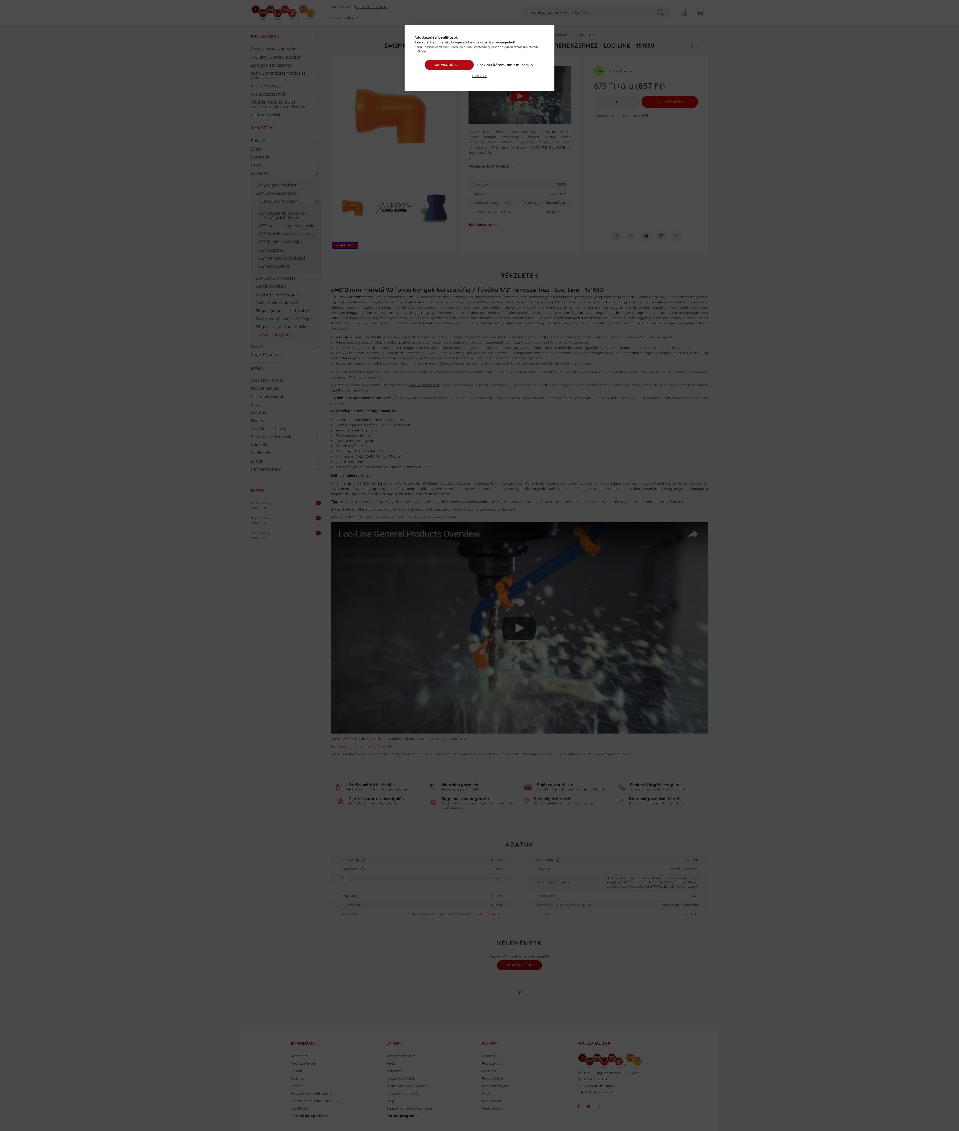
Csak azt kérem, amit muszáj (503, 65)
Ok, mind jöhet (447, 65)
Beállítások (479, 76)
